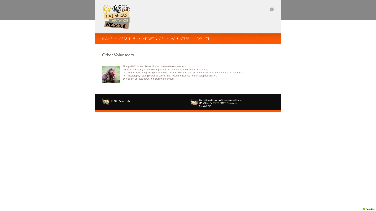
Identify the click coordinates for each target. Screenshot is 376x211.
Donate (203, 39)
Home (107, 39)
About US (127, 39)
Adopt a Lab (153, 39)
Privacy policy (125, 101)
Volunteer (180, 39)
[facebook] (272, 9)
